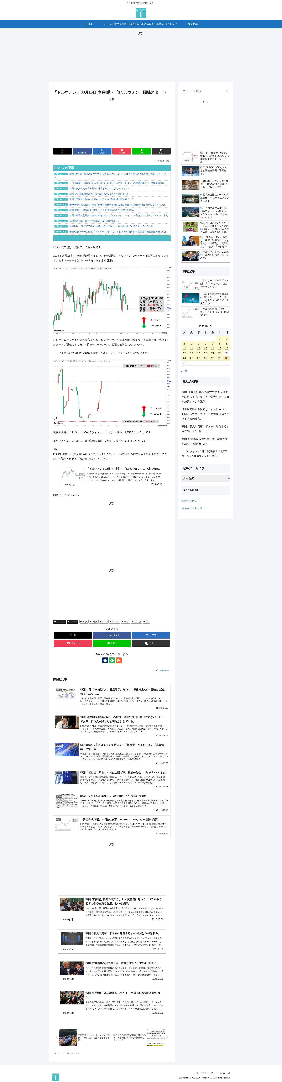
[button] (161, 151)
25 (191, 358)
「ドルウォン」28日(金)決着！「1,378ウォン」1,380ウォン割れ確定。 (204, 454)
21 (212, 353)
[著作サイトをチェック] (105, 660)
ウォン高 (137, 622)
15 (219, 348)
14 (212, 348)
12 (198, 348)
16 (226, 348)
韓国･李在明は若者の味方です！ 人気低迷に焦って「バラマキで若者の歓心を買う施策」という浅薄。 (205, 397)
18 (191, 353)
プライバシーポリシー (207, 1073)
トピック (73, 622)
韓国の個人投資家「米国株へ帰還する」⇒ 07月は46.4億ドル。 (205, 429)
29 (219, 358)
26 (198, 358)
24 (184, 358)
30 (226, 358)
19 (198, 353)
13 (205, 348)
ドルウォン (60, 622)
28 (212, 358)
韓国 (147, 622)
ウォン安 (115, 622)
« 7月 (184, 370)
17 (184, 353)
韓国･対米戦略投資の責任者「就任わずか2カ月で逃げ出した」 (205, 441)
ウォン (105, 622)
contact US (225, 1073)
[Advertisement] (141, 56)
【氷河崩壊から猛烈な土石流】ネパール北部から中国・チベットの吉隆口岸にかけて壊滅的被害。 (205, 414)
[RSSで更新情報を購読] (119, 660)
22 (219, 353)
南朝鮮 (85, 622)
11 (191, 348)
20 (205, 353)
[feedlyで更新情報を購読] (112, 660)
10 (184, 348)
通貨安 (126, 622)
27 (205, 358)
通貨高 (95, 622)
